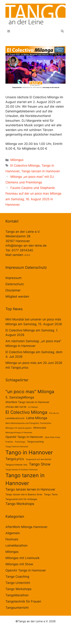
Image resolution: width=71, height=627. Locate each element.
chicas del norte (15, 406)
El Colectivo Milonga (25, 165)
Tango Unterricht (17, 583)
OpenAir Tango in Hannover (25, 570)
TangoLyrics (14, 459)
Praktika (9, 442)
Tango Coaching (17, 576)
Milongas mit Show (19, 564)
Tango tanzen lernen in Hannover (30, 489)
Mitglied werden (17, 296)
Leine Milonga (36, 418)
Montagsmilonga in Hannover (18, 432)
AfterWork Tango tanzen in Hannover (27, 402)
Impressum (13, 278)
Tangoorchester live (16, 464)
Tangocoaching (35, 441)
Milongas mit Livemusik (22, 558)
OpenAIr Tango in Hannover (24, 437)
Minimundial (39, 427)
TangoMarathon (17, 595)
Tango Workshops (19, 504)
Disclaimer (13, 290)
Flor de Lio (54, 413)
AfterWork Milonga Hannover (26, 527)
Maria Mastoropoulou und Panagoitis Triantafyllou (28, 423)
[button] (62, 31)
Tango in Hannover (29, 452)
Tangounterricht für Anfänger (21, 499)
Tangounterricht (17, 607)
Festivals (11, 539)
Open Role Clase (52, 437)
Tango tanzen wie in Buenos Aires (23, 494)
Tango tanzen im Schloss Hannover (21, 469)
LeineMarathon (16, 545)
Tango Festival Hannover (16, 446)
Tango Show (39, 464)
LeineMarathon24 (14, 418)
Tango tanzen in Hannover (40, 171)
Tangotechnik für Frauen (23, 601)
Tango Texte (51, 494)
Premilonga (20, 442)
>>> (27, 255)
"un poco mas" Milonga (29, 391)
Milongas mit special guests (18, 428)
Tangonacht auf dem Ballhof (38, 459)
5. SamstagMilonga (19, 397)
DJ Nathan (33, 407)
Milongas (16, 160)
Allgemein (12, 533)
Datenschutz (14, 284)
